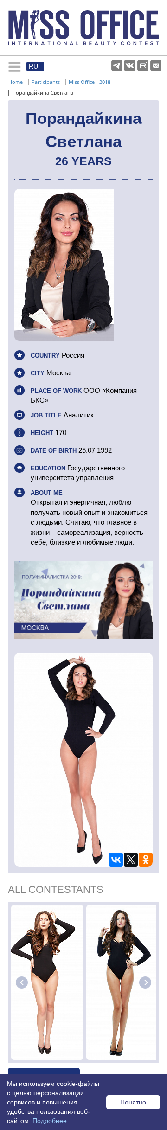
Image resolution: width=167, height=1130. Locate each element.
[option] (47, 982)
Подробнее (49, 1120)
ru (33, 66)
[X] (131, 860)
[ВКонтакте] (116, 860)
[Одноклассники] (146, 860)
